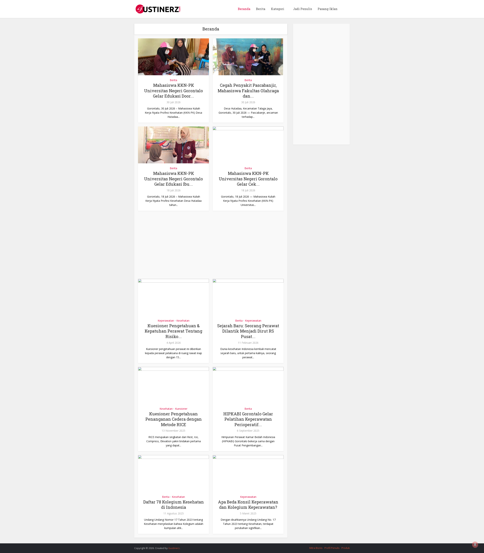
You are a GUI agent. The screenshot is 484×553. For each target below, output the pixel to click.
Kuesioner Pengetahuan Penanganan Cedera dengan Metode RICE (173, 419)
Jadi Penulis (302, 9)
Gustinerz (174, 548)
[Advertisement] (211, 246)
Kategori (277, 9)
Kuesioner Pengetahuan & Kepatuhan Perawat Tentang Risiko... (173, 331)
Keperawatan (166, 320)
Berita (260, 9)
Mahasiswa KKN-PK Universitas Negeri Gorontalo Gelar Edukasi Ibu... (173, 179)
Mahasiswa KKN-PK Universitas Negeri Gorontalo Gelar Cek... (248, 179)
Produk (345, 548)
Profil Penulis (332, 548)
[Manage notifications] (475, 545)
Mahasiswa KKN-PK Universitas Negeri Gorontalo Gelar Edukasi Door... (173, 90)
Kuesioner (181, 408)
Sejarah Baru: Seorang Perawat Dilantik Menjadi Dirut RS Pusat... (248, 331)
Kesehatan (182, 320)
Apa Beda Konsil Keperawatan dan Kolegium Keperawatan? (248, 504)
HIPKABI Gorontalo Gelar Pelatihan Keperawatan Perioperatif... (248, 419)
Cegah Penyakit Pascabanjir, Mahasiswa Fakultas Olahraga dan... (248, 90)
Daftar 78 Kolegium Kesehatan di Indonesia (173, 504)
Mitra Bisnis (316, 548)
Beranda (244, 9)
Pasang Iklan (327, 9)
